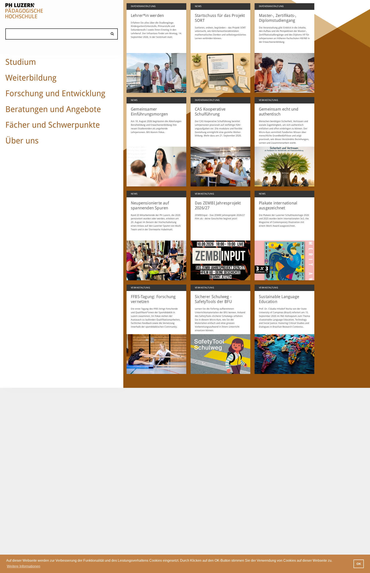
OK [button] (359, 564)
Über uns (22, 140)
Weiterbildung (31, 78)
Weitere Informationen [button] (23, 566)
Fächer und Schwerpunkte (52, 125)
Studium (20, 62)
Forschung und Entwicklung (55, 93)
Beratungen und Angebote (53, 109)
